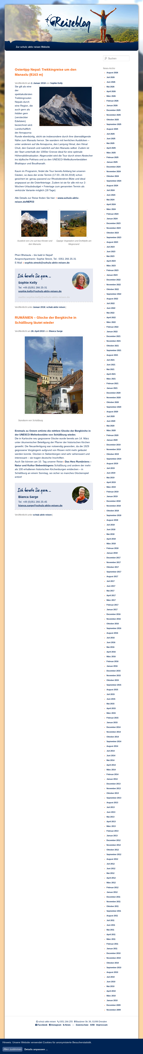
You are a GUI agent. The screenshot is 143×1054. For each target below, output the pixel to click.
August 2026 (112, 73)
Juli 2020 (111, 416)
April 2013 (111, 821)
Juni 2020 (111, 421)
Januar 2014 (112, 779)
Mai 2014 (110, 760)
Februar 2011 (112, 944)
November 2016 (114, 619)
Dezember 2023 (114, 223)
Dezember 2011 (113, 897)
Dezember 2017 (114, 558)
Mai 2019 (110, 478)
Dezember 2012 (114, 840)
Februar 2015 (112, 718)
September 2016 (114, 628)
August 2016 (112, 633)
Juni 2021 (111, 365)
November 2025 (114, 115)
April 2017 (111, 595)
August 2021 (112, 355)
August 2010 (112, 972)
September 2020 (114, 407)
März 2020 (111, 430)
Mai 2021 (110, 369)
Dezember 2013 (114, 784)
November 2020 (114, 397)
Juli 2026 (111, 77)
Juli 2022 (111, 303)
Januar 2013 (112, 836)
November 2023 (114, 228)
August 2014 (112, 746)
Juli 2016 (111, 638)
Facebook (42, 1025)
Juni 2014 (111, 755)
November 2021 (114, 341)
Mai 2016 (110, 647)
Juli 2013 (111, 807)
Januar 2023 (112, 275)
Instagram (56, 1025)
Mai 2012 (110, 873)
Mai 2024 (110, 200)
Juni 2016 (111, 642)
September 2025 (114, 124)
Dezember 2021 (114, 336)
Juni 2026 (111, 82)
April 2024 (111, 204)
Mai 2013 (110, 817)
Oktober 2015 (113, 680)
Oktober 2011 (113, 906)
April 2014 (111, 765)
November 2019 (114, 449)
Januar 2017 (112, 609)
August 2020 (112, 412)
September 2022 (114, 294)
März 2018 (111, 543)
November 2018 (114, 506)
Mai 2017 (110, 591)
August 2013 (112, 802)
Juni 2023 (111, 251)
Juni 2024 (111, 195)
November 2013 (114, 788)
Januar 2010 (112, 1000)
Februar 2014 (112, 774)
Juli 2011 (110, 920)
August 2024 (112, 185)
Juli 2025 (111, 134)
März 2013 (111, 826)
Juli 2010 (111, 977)
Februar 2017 (112, 605)
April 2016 (111, 652)
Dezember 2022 (114, 280)
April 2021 (111, 374)
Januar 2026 (112, 105)
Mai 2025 (110, 143)
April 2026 (111, 91)
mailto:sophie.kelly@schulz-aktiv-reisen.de (44, 297)
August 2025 (112, 129)
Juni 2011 (111, 925)
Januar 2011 (112, 948)
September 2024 (114, 181)
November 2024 (114, 171)
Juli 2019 (111, 468)
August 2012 (112, 859)
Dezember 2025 (114, 110)
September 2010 (114, 967)
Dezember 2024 (114, 167)
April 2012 (111, 878)
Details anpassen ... (36, 1049)
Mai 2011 (110, 930)
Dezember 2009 (114, 1005)
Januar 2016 (112, 666)
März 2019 (111, 487)
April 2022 (111, 317)
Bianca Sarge (56, 331)
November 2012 (114, 845)
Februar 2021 (112, 383)
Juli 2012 (111, 864)
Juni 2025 (111, 138)
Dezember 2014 (114, 727)
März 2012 (111, 883)
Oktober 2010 (113, 963)
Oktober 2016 (113, 624)
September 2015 (114, 685)
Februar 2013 (112, 831)
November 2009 (114, 1010)
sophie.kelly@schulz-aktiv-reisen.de (40, 291)
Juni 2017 (111, 586)
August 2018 (112, 520)
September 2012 (114, 854)
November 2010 (114, 958)
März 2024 (111, 209)
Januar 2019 (112, 496)
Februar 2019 (112, 492)
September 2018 (114, 515)
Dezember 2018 (114, 501)
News (68, 1025)
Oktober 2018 (113, 511)
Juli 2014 (111, 751)
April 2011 (111, 934)
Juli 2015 (111, 694)
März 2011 (111, 939)
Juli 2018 (111, 525)
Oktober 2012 (113, 850)
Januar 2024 (112, 219)
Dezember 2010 (114, 953)
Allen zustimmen (12, 1049)
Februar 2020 (112, 435)
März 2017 (111, 600)
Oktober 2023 (113, 233)
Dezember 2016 (114, 614)
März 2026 (111, 96)
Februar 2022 (112, 327)
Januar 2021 (112, 388)
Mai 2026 (110, 87)
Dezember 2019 (114, 445)
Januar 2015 (112, 722)
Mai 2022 (110, 313)
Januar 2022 (112, 332)
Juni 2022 (111, 308)
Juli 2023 (111, 247)
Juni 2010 (111, 982)
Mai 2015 (110, 704)
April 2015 (111, 708)
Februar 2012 (112, 887)
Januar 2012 (112, 892)
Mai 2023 (110, 256)
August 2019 (112, 463)
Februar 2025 (112, 157)
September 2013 (114, 798)
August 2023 (112, 242)
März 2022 (111, 322)
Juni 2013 (111, 812)
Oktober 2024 (113, 176)
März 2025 (111, 153)
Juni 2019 (111, 473)
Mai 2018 (110, 534)
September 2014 (114, 741)
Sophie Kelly (56, 83)
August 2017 (112, 576)
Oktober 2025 (113, 120)
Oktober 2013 (113, 793)
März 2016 (111, 656)
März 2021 (111, 379)
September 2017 (114, 572)
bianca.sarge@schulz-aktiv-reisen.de (40, 505)
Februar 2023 (112, 270)
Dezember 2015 (114, 671)
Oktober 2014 (113, 737)
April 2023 (111, 261)
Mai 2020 (110, 426)
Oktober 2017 (113, 567)
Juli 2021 (111, 360)
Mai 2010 (110, 986)
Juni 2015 (111, 699)
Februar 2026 (112, 101)
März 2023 (111, 266)
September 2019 (114, 459)
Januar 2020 (112, 440)
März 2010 (111, 996)
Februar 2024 (112, 214)
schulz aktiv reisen (55, 307)
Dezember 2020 (114, 393)
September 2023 (114, 237)
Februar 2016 (112, 661)
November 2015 (114, 675)
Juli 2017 (111, 581)
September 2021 (114, 350)
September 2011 (114, 911)
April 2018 (111, 539)
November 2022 (114, 285)
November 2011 (114, 901)
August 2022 (112, 299)
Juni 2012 (111, 868)
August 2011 (112, 916)
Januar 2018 (39, 307)
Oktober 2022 (113, 289)
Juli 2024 (111, 190)
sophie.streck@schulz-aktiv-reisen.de (47, 262)
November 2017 (114, 562)
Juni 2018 (111, 529)
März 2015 (111, 713)
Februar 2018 (112, 548)
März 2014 (111, 770)
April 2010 (111, 991)
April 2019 (111, 482)
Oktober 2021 (113, 346)
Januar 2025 (112, 162)
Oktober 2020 (113, 402)
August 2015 (112, 690)
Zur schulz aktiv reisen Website (33, 47)
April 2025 (111, 148)
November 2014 (114, 732)
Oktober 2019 (113, 454)
